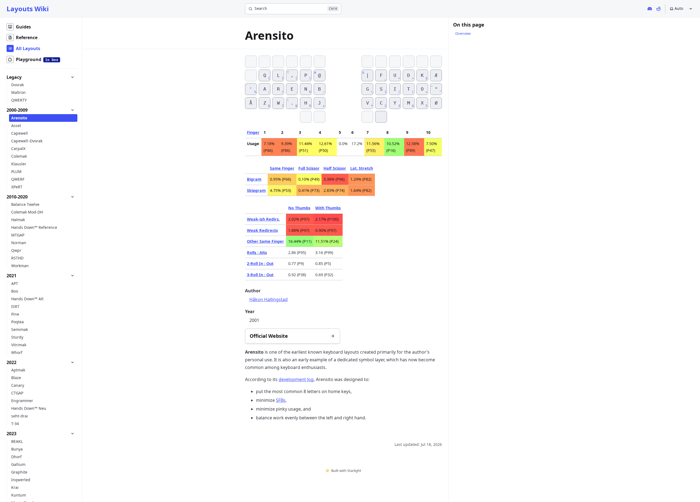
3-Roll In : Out (260, 274)
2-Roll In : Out (260, 263)
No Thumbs (299, 207)
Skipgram (256, 190)
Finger (253, 132)
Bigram (254, 179)
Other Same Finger (265, 241)
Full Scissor (309, 168)
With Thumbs (328, 207)
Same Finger (282, 168)
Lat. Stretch (361, 168)
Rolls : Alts (257, 252)
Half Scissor (334, 168)
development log (296, 379)
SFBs (280, 400)
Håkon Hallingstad (268, 299)
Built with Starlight (346, 470)
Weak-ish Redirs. (263, 219)
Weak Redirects (262, 230)
